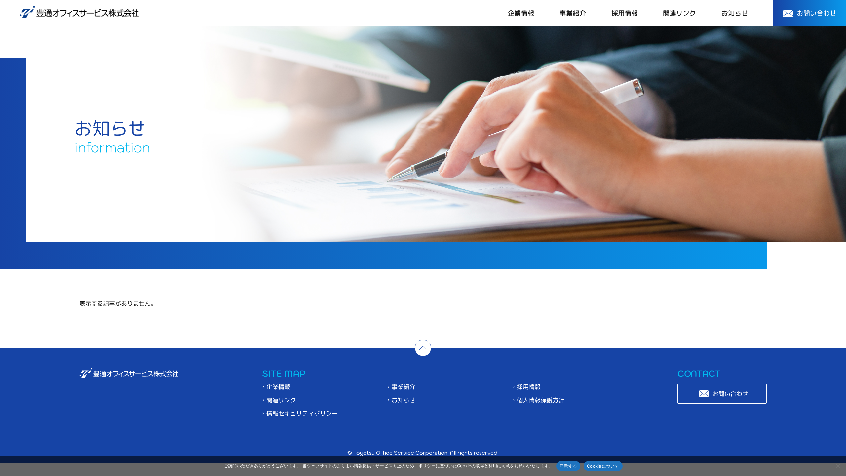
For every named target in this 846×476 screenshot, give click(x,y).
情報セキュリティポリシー (302, 413)
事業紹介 (572, 13)
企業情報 (521, 13)
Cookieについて (603, 465)
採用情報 (624, 13)
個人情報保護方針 (540, 400)
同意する (568, 465)
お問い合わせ (730, 394)
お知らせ (734, 13)
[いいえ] (837, 466)
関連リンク (679, 13)
